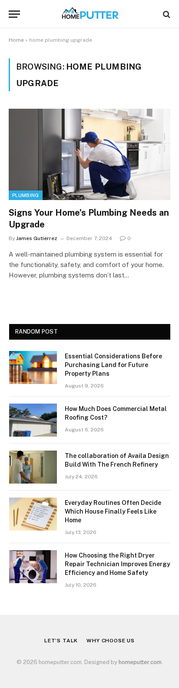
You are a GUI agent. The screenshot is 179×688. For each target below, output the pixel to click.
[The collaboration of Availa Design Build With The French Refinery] (33, 467)
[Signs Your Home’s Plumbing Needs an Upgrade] (89, 154)
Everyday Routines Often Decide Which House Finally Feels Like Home (113, 511)
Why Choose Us (110, 641)
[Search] (165, 14)
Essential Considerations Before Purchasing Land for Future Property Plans (113, 365)
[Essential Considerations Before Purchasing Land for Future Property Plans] (33, 367)
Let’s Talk (61, 641)
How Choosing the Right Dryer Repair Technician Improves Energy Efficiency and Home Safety (117, 564)
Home (16, 40)
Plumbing (25, 195)
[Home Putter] (89, 14)
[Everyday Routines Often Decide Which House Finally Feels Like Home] (33, 514)
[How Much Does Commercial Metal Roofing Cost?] (33, 420)
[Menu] (14, 14)
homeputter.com (140, 662)
